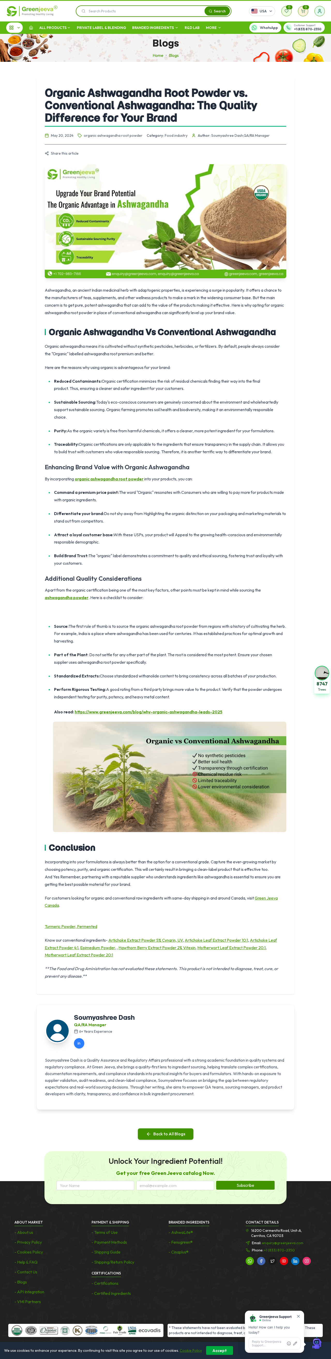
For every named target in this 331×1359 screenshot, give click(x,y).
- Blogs (20, 1282)
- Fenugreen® (181, 1242)
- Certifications (105, 1283)
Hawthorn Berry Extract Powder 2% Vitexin (156, 947)
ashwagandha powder (66, 597)
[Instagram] (307, 1261)
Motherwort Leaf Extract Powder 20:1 (231, 947)
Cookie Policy (191, 1350)
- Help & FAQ (25, 1262)
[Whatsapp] (250, 1261)
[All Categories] (14, 27)
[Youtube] (284, 1261)
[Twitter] (272, 1261)
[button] (322, 679)
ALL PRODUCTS (52, 27)
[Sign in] (319, 11)
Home (158, 55)
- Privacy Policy (28, 1242)
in (79, 1043)
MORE (211, 27)
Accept (219, 1350)
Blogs (174, 55)
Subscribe (245, 1185)
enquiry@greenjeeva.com (282, 1243)
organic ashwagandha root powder (109, 478)
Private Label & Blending (101, 27)
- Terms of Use (105, 1232)
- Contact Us (25, 1271)
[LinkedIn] (295, 1261)
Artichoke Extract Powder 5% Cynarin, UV (145, 940)
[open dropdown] (69, 28)
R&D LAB (192, 27)
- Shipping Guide (106, 1252)
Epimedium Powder (97, 947)
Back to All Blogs (169, 1133)
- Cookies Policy (28, 1252)
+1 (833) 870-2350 (279, 1250)
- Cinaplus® (179, 1252)
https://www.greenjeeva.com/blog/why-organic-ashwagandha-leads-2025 (148, 711)
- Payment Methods (109, 1242)
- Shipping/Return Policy (113, 1262)
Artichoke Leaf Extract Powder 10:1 (216, 940)
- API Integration (29, 1291)
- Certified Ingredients (111, 1293)
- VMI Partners (27, 1301)
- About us (23, 1232)
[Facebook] (261, 1261)
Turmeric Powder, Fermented (71, 926)
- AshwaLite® (181, 1232)
